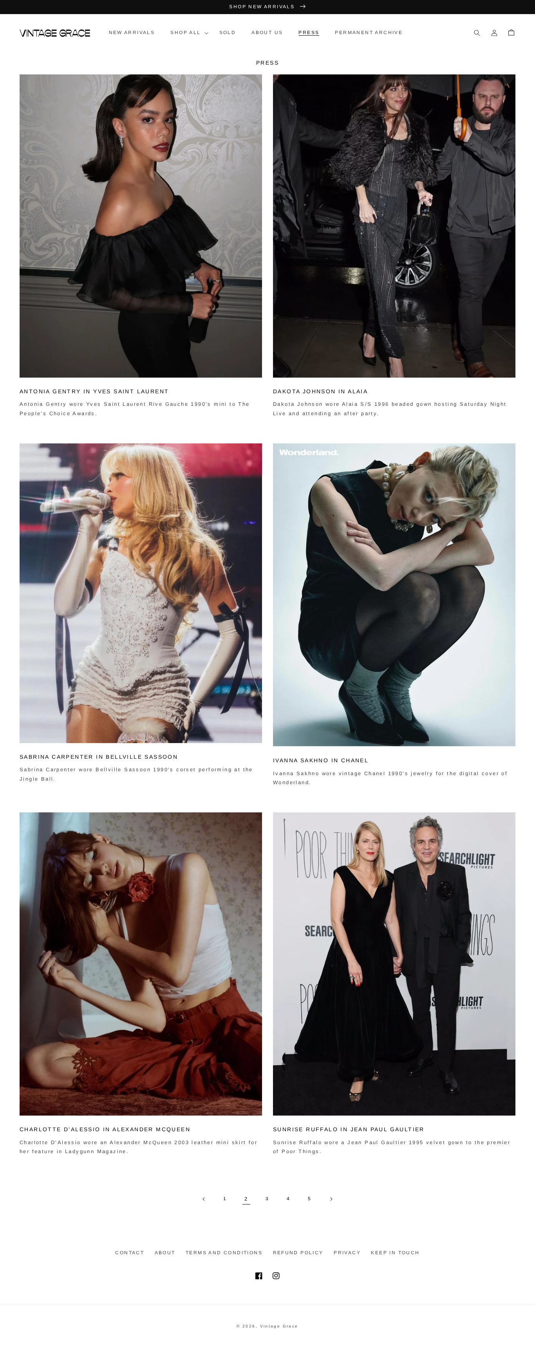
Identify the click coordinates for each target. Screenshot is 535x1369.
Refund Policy (298, 1252)
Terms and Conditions (224, 1252)
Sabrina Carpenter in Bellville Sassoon (99, 757)
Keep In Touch (395, 1252)
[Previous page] (204, 1199)
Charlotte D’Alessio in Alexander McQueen (105, 1129)
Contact (129, 1252)
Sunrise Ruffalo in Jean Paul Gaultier (349, 1129)
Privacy (347, 1252)
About (165, 1252)
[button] (187, 33)
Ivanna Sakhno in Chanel (321, 760)
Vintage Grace (279, 1326)
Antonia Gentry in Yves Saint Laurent (94, 391)
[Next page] (331, 1199)
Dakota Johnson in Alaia (320, 391)
